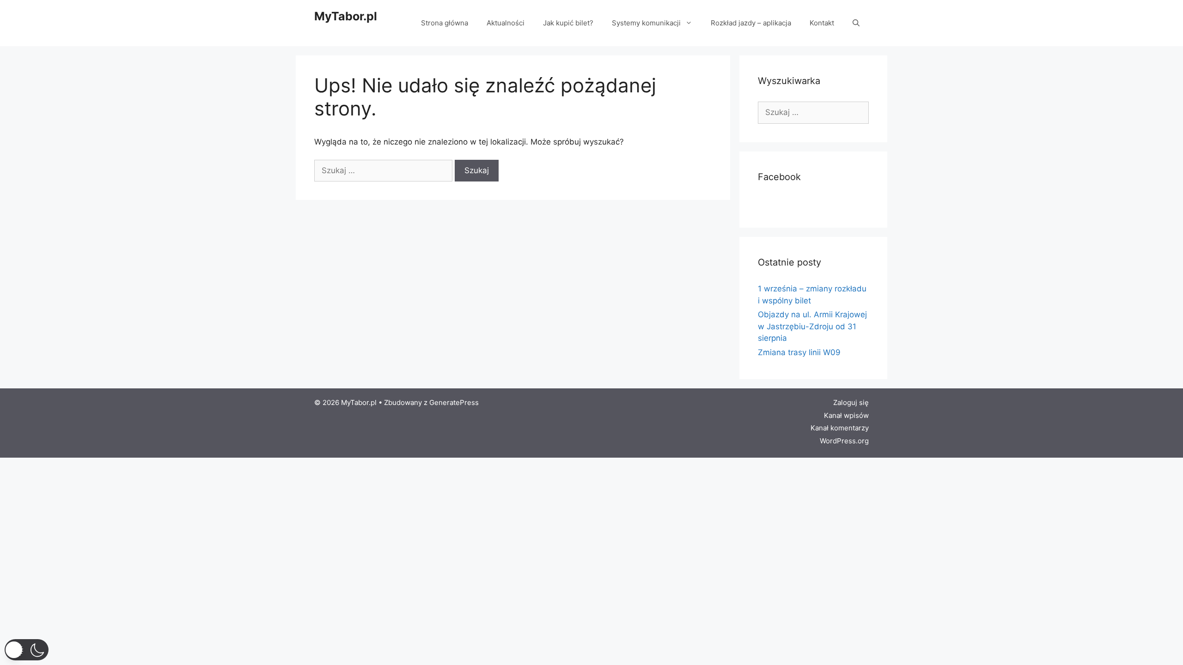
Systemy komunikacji (646, 22)
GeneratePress (454, 402)
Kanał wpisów (846, 415)
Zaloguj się (851, 402)
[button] (27, 649)
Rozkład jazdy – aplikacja (751, 22)
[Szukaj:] (384, 170)
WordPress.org (844, 440)
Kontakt (822, 22)
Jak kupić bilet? (568, 22)
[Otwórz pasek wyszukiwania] (856, 23)
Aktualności (505, 22)
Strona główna (444, 22)
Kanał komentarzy (840, 427)
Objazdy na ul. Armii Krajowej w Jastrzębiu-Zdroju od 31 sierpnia (812, 326)
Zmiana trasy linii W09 (799, 352)
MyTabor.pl (345, 16)
